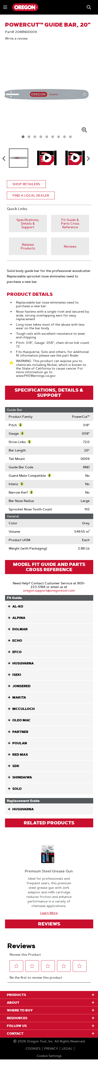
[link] (28, 223)
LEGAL (67, 1048)
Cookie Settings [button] (49, 1056)
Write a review (16, 38)
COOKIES (33, 1048)
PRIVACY (51, 1048)
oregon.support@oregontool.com (49, 590)
